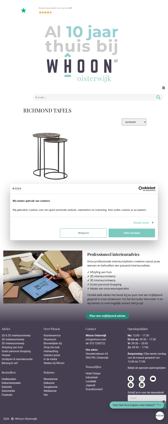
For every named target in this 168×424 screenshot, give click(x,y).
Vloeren (6, 355)
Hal (46, 394)
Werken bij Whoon (54, 363)
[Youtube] (153, 379)
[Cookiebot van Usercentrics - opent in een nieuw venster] (141, 188)
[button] (163, 88)
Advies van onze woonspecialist (109, 288)
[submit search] (158, 97)
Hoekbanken (9, 379)
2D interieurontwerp (103, 276)
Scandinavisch (94, 389)
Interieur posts (52, 355)
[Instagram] (142, 379)
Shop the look (52, 347)
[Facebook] (131, 379)
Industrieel (92, 377)
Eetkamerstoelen (11, 383)
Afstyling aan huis (101, 272)
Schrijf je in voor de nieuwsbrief (146, 392)
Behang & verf (10, 363)
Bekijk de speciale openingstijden (147, 367)
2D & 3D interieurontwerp (16, 335)
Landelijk (91, 381)
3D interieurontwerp (103, 280)
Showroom (50, 339)
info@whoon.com (96, 339)
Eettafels (7, 386)
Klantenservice (52, 335)
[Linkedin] (142, 385)
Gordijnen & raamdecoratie (17, 359)
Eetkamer (49, 383)
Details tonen (141, 222)
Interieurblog (51, 351)
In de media (50, 359)
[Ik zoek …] (92, 97)
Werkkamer (50, 390)
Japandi (90, 385)
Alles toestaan (132, 232)
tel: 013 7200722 (95, 343)
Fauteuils (7, 394)
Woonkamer (51, 379)
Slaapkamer (51, 386)
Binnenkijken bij (53, 343)
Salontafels (8, 390)
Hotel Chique (93, 373)
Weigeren (83, 232)
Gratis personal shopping (106, 284)
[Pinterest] (131, 385)
